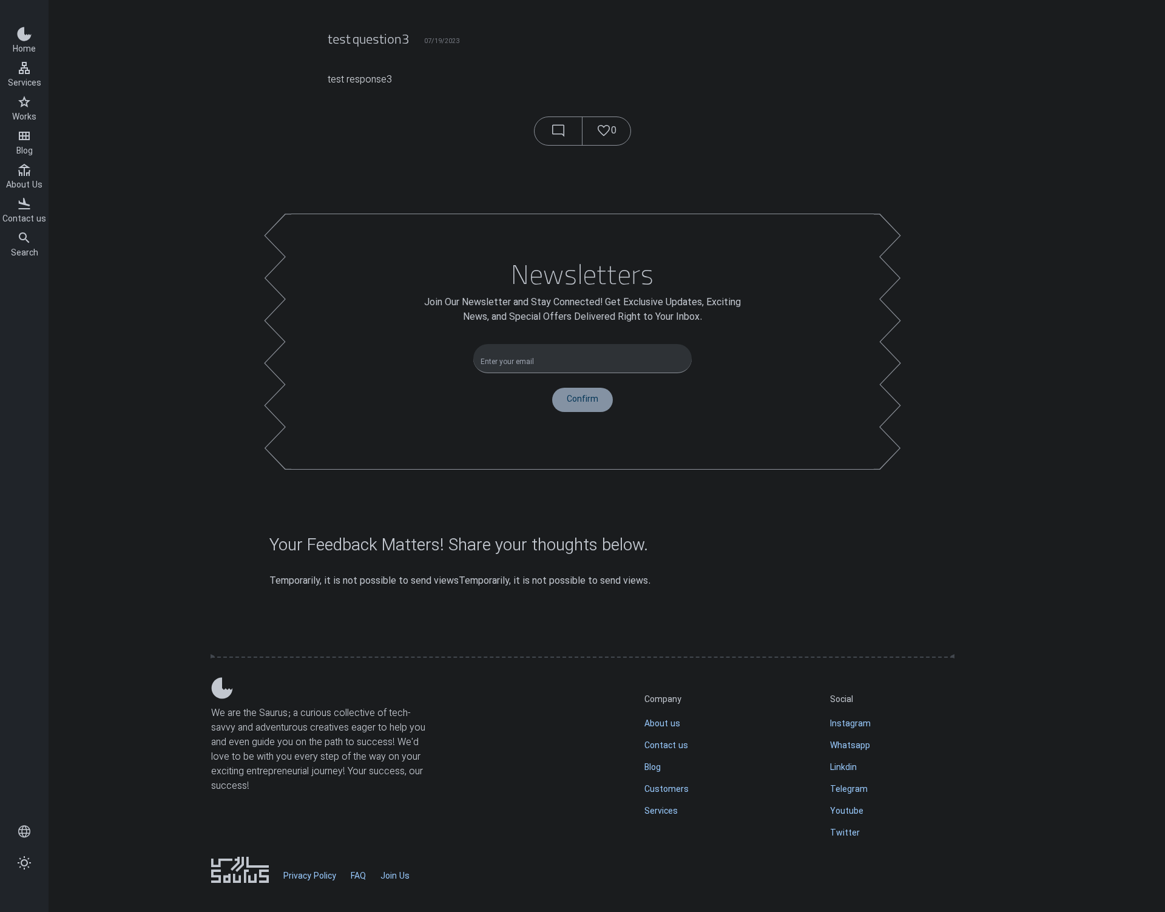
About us (662, 724)
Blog (24, 151)
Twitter (845, 833)
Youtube (846, 811)
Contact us (24, 219)
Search (24, 253)
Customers (666, 789)
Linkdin (843, 768)
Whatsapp (850, 746)
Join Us (395, 876)
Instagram (850, 724)
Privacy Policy (309, 876)
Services (24, 83)
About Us (24, 185)
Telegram (849, 789)
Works (24, 117)
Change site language (24, 833)
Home (24, 49)
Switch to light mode (24, 863)
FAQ (358, 876)
